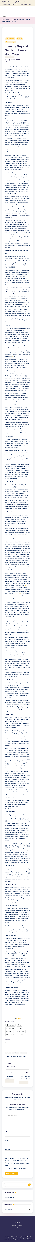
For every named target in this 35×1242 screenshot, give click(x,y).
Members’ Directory (17, 1225)
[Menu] (4, 16)
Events (19, 38)
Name (7, 1131)
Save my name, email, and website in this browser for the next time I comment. (16, 1159)
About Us (17, 1222)
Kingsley (18, 1018)
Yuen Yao (23, 1053)
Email (7, 1140)
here (26, 585)
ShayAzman (15, 1053)
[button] (11, 1066)
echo (9, 1063)
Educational (10, 38)
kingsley (8, 1053)
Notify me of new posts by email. (17, 1168)
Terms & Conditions (18, 1228)
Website (7, 1149)
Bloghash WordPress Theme (22, 1239)
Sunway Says (10, 42)
